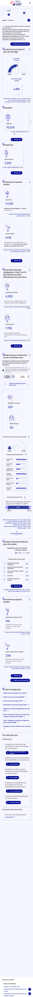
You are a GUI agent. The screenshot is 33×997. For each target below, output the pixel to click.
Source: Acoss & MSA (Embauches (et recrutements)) (19, 215)
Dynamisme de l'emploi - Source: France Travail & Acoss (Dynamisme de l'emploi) (17, 99)
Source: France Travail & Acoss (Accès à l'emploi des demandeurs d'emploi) (17, 250)
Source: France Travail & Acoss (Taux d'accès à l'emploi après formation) (17, 667)
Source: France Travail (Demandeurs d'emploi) (17, 307)
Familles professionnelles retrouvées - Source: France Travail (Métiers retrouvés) (17, 590)
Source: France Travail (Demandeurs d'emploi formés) (17, 633)
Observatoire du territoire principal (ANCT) (15, 705)
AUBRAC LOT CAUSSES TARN (12, 986)
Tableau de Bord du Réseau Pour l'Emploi (14, 693)
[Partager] (30, 989)
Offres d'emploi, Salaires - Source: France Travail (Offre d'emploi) (17, 527)
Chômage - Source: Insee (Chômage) (15, 102)
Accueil (4, 20)
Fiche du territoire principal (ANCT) (13, 701)
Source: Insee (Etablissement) (11, 167)
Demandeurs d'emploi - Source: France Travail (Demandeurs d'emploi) (18, 524)
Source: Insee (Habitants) (18, 132)
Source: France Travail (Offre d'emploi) (15, 340)
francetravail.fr (9, 817)
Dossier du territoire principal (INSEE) (13, 697)
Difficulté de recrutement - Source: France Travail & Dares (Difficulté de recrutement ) (17, 520)
